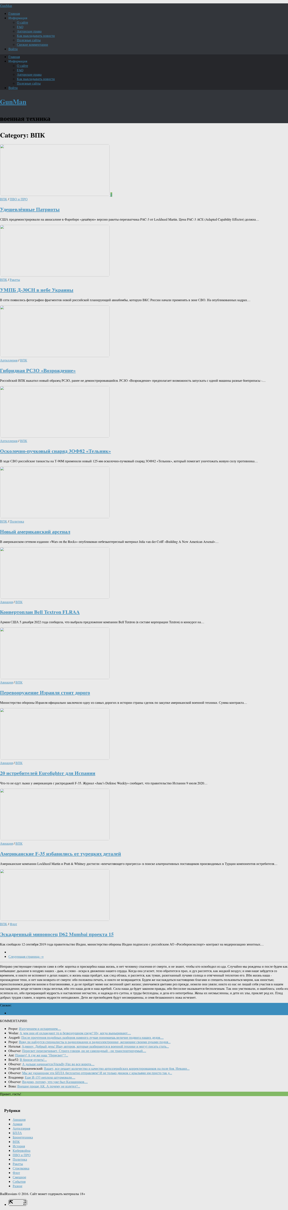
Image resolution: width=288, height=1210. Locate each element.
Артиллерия (8, 360)
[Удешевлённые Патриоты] (55, 194)
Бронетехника (23, 1137)
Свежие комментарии (32, 44)
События (19, 1181)
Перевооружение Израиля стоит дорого (45, 692)
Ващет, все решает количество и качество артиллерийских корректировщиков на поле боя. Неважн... (117, 1068)
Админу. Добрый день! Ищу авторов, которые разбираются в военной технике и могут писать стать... (95, 1046)
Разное (17, 1186)
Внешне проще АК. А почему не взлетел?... (48, 1086)
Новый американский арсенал (35, 531)
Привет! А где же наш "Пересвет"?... (41, 1055)
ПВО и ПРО (19, 199)
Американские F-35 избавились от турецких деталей (60, 853)
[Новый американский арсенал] (55, 517)
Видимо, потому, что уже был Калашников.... (55, 1081)
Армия (17, 1124)
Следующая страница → (26, 956)
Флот (13, 924)
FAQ (20, 26)
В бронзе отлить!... (33, 1059)
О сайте (22, 22)
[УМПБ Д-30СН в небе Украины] (55, 275)
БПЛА (17, 1132)
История (19, 1146)
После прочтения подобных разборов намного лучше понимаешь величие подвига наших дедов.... (92, 1037)
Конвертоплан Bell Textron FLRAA (40, 611)
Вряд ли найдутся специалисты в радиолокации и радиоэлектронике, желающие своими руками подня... (95, 1042)
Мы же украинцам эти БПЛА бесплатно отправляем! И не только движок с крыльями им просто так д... (97, 1073)
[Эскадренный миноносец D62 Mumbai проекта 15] (55, 919)
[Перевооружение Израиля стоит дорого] (55, 678)
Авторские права (29, 31)
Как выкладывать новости (36, 35)
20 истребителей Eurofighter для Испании (47, 773)
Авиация (6, 602)
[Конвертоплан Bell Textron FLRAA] (55, 597)
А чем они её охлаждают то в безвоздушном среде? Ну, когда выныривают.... (75, 1033)
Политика (17, 521)
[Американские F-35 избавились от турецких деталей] (55, 839)
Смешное (19, 1177)
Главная (14, 13)
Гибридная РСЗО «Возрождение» (38, 370)
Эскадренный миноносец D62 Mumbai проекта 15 (57, 934)
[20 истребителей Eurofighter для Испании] (55, 758)
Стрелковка (21, 1168)
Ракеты (15, 279)
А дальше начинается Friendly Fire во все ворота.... (58, 1064)
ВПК (3, 199)
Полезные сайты (29, 40)
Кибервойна (21, 1150)
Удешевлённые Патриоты (30, 209)
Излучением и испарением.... (40, 1028)
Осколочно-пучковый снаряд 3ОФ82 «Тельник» (55, 451)
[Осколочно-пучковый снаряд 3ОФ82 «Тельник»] (55, 436)
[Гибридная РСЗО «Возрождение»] (55, 355)
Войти (13, 49)
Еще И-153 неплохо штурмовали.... (50, 1077)
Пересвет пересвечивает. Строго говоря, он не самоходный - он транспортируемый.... (84, 1050)
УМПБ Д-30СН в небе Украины (36, 289)
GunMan (6, 5)
